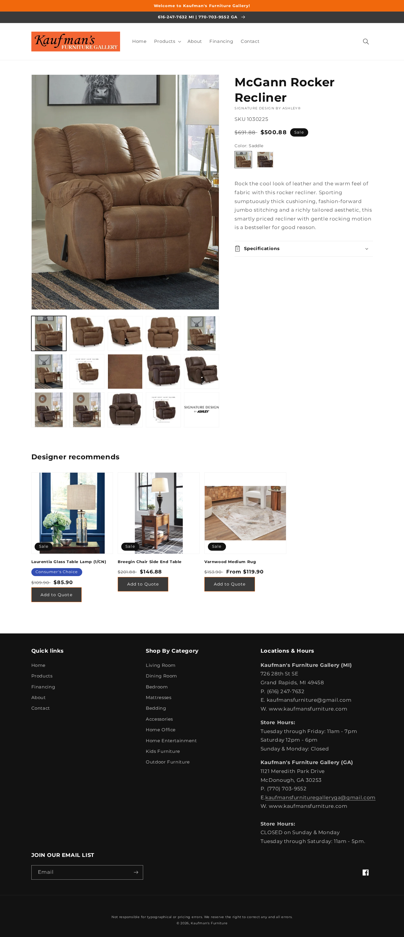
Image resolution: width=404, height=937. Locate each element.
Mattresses (158, 697)
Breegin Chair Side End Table (150, 561)
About (38, 697)
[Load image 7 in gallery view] (87, 371)
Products (42, 676)
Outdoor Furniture (168, 762)
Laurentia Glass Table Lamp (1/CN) (68, 561)
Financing (43, 687)
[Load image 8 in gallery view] (125, 371)
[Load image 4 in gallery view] (163, 333)
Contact (40, 708)
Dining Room (161, 676)
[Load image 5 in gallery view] (201, 333)
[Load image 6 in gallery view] (49, 371)
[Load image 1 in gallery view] (49, 333)
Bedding (156, 708)
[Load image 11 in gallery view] (201, 371)
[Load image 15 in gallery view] (163, 409)
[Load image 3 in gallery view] (125, 333)
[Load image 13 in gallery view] (87, 409)
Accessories (159, 719)
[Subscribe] (136, 872)
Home (38, 665)
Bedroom (157, 687)
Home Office (161, 729)
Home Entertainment (171, 740)
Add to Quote (56, 594)
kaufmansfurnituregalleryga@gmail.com (320, 797)
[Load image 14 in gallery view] (125, 409)
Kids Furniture (163, 751)
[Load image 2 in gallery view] (87, 333)
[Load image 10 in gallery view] (163, 371)
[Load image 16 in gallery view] (201, 409)
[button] (167, 41)
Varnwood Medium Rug (230, 561)
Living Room (161, 665)
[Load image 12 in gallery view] (49, 409)
